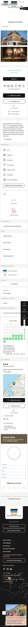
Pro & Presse (6, 546)
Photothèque (7, 543)
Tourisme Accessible (9, 548)
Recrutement (7, 551)
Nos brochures (7, 540)
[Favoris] (23, 2)
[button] (19, 2)
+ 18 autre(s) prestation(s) (14, 89)
